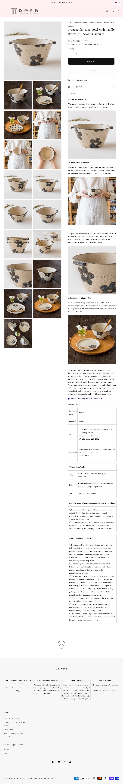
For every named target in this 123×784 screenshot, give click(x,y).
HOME (70, 23)
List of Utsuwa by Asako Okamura (85, 399)
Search (6, 753)
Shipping (81, 44)
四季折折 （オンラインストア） (19, 778)
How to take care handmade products (14, 735)
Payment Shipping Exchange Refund (14, 723)
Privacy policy (9, 729)
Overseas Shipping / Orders (14, 745)
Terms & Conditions (11, 718)
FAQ (5, 741)
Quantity (71, 49)
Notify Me (91, 61)
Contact (6, 749)
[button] (5, 11)
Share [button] (73, 93)
